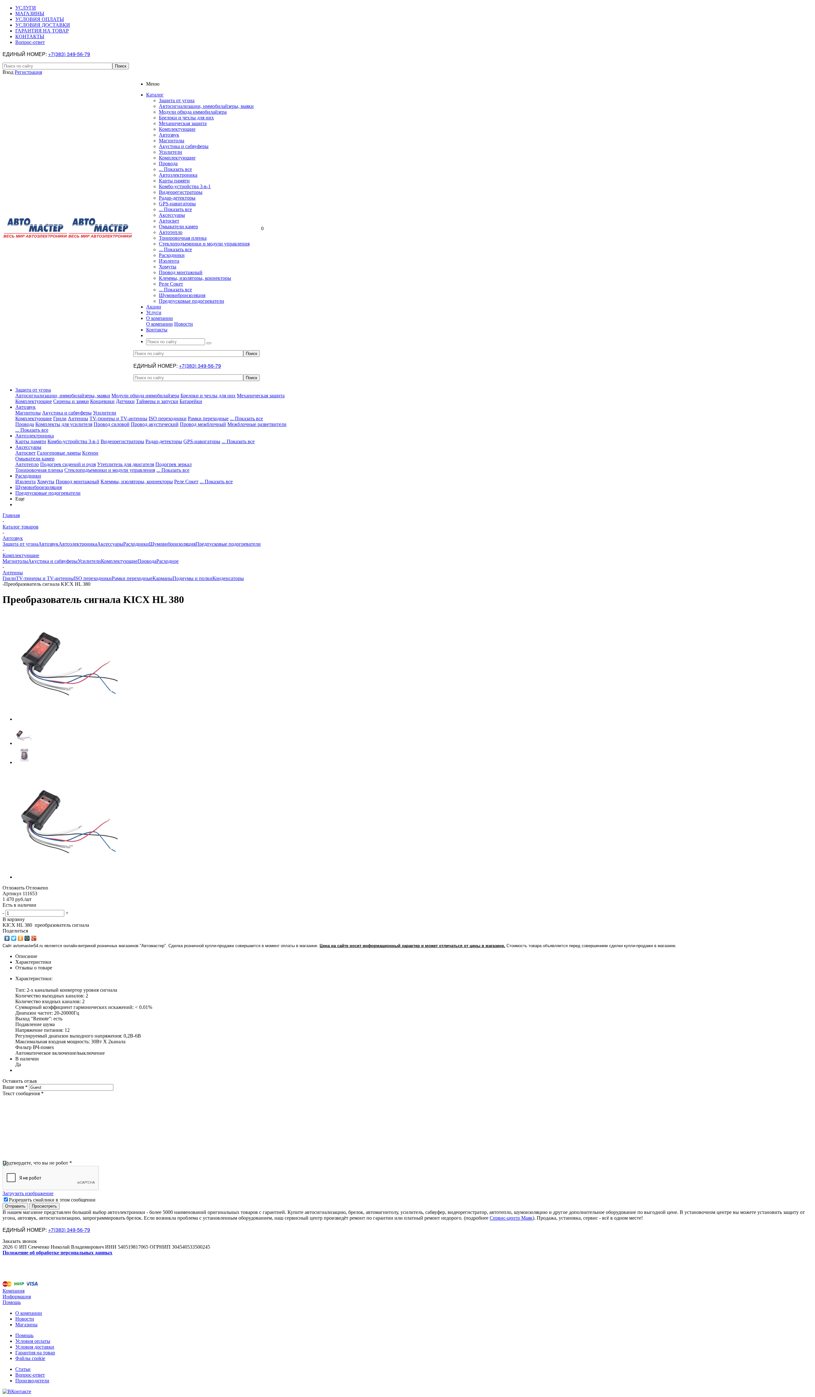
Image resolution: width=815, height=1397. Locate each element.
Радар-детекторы (177, 198)
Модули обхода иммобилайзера (193, 112)
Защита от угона (177, 100)
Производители (32, 1380)
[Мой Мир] (27, 938)
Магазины (26, 1324)
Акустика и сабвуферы (184, 146)
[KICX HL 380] (69, 719)
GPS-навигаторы (177, 203)
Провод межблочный (203, 424)
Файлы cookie (30, 1358)
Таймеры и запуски (157, 401)
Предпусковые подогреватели (191, 301)
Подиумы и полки (192, 578)
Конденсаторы (228, 578)
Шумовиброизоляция (182, 295)
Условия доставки (34, 1347)
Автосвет (169, 220)
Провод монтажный (180, 272)
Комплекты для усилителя (63, 424)
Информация (17, 1296)
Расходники (172, 255)
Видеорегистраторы (180, 192)
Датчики (125, 401)
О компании (159, 324)
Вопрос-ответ (30, 1375)
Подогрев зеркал (173, 464)
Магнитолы (171, 140)
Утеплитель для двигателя (125, 464)
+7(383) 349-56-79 (69, 54)
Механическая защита (183, 123)
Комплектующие (177, 129)
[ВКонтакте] (7, 938)
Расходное (167, 561)
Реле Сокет (171, 284)
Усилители (170, 152)
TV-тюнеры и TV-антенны (118, 418)
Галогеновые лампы (59, 453)
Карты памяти (174, 180)
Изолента (169, 261)
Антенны (78, 418)
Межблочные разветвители (257, 424)
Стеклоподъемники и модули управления (204, 243)
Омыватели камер (178, 226)
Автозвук (169, 135)
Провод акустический (155, 424)
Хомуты (167, 266)
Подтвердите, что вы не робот (37, 1163)
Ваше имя (15, 1087)
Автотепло (170, 232)
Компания (14, 1291)
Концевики (102, 401)
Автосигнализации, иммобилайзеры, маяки (206, 106)
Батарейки (191, 401)
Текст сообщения (23, 1093)
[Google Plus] (34, 938)
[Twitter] (14, 938)
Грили (60, 418)
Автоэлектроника (178, 175)
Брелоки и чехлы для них (186, 117)
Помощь (12, 1302)
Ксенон (90, 453)
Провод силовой (112, 424)
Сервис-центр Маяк (511, 1218)
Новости (183, 324)
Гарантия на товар (35, 1352)
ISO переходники (168, 418)
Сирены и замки (71, 401)
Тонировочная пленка (183, 238)
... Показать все (175, 169)
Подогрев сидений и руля (68, 464)
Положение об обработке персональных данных (57, 1252)
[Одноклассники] (20, 938)
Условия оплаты (32, 1341)
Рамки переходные (208, 418)
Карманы (162, 578)
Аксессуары (172, 215)
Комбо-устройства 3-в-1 (185, 186)
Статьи (23, 1369)
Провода (168, 163)
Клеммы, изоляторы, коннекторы (195, 278)
